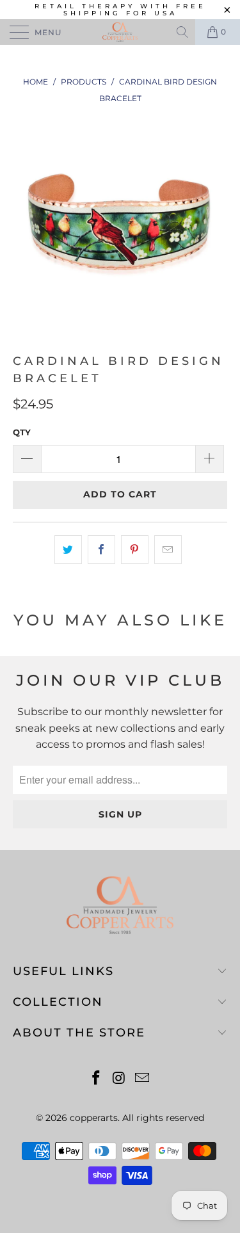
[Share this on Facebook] (101, 550)
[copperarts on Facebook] (96, 1079)
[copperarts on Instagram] (119, 1079)
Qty (22, 432)
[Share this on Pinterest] (134, 550)
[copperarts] (120, 32)
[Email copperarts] (142, 1079)
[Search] (183, 32)
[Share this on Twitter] (68, 550)
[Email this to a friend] (168, 550)
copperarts (94, 1118)
